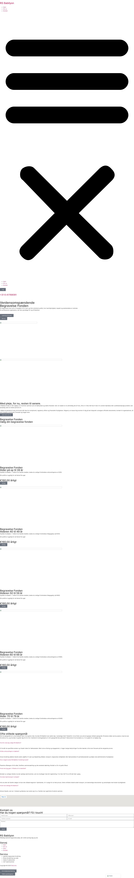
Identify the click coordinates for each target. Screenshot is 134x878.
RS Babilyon (7, 3)
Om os (5, 9)
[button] (67, 146)
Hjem (4, 7)
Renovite (13, 865)
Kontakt (5, 11)
